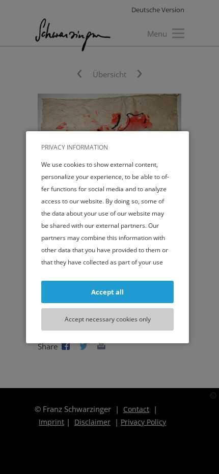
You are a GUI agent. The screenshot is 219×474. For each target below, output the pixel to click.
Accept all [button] (107, 292)
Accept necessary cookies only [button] (108, 319)
